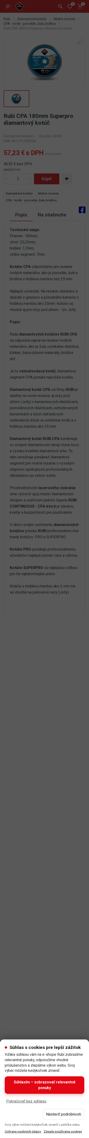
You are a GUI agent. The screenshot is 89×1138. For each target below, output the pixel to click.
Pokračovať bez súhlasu (26, 1101)
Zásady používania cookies (63, 1131)
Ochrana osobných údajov (23, 1131)
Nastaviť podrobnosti (63, 1114)
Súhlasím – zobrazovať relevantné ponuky (44, 1085)
